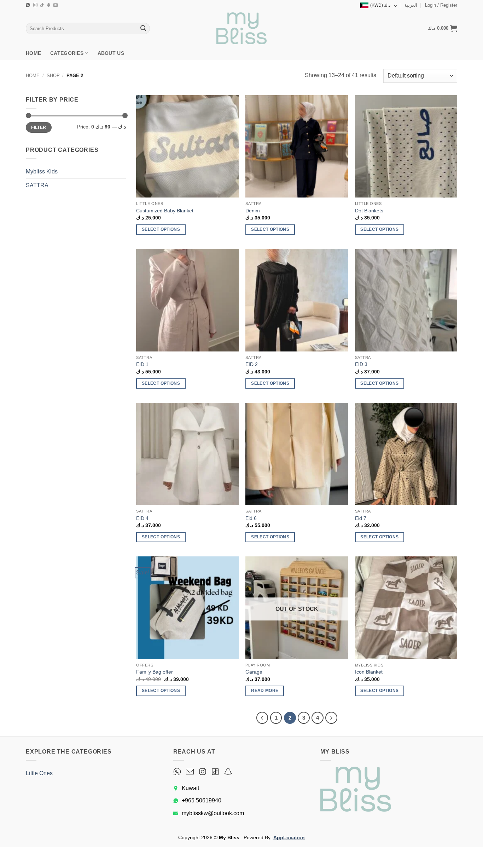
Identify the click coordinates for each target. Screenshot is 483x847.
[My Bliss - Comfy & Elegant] (241, 28)
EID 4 (142, 518)
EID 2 (251, 364)
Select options (161, 229)
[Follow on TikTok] (42, 5)
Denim (252, 210)
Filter (38, 127)
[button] (441, 5)
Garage (253, 672)
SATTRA (37, 185)
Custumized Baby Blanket (164, 210)
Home (33, 53)
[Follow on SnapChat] (49, 5)
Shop (53, 75)
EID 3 (361, 364)
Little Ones (39, 773)
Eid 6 (251, 518)
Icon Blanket (369, 672)
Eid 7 (360, 518)
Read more (264, 690)
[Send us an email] (55, 5)
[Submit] (143, 29)
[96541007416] (29, 5)
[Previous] (262, 718)
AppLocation (289, 837)
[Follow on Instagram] (35, 5)
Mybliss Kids (42, 171)
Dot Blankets (369, 210)
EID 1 (142, 364)
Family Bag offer (154, 672)
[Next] (331, 718)
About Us (111, 53)
